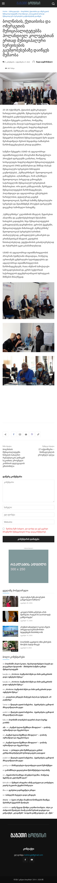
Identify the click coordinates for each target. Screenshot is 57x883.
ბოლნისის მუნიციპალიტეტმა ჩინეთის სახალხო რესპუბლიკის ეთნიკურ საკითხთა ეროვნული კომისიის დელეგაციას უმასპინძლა (14, 457)
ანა (4, 727)
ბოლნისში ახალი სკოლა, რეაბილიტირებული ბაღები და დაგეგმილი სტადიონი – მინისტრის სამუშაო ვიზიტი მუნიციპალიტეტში (28, 667)
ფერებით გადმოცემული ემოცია (22, 790)
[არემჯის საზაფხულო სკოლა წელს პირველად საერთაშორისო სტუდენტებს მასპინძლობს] (10, 631)
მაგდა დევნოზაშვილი (44, 62)
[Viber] (32, 434)
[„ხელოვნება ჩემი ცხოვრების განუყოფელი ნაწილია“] (10, 601)
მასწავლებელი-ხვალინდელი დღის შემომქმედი (32, 765)
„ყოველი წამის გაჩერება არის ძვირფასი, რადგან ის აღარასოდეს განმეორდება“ (35, 614)
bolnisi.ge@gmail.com (33, 855)
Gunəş (5, 750)
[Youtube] (31, 859)
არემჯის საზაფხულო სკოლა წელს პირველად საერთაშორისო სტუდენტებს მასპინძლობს (35, 629)
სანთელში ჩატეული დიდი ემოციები (20, 795)
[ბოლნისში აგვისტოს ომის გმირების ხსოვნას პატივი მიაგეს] (10, 646)
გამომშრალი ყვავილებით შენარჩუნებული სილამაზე (27, 770)
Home (5, 11)
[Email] (19, 434)
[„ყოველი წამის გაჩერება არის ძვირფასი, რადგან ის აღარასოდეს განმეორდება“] (10, 616)
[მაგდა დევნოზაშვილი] (34, 62)
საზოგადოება (14, 11)
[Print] (25, 434)
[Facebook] (13, 434)
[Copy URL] (38, 434)
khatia (5, 800)
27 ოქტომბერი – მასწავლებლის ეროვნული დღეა (46, 452)
